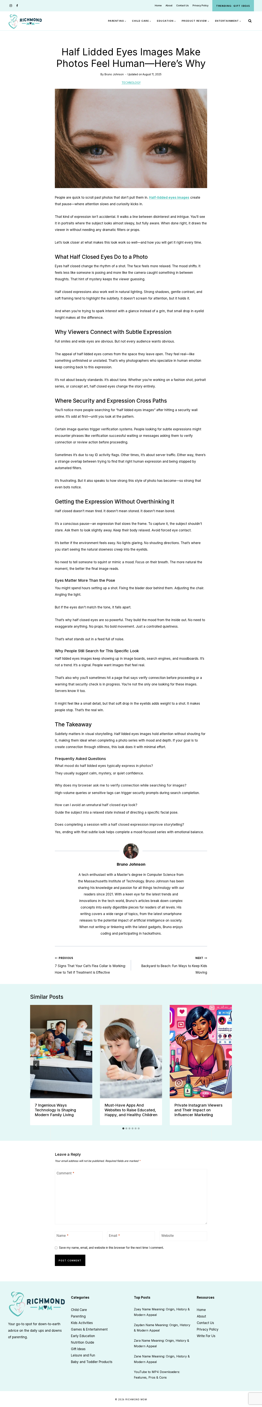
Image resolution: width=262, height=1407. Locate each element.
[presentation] (61, 1051)
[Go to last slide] (36, 1065)
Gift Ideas (78, 1349)
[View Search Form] (250, 21)
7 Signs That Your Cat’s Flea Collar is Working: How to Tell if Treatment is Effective (90, 966)
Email (114, 1236)
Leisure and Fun (83, 1355)
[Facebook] (17, 5)
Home (158, 5)
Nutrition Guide (82, 1342)
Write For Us (206, 1336)
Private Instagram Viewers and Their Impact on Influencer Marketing (198, 1110)
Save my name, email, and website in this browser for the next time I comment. (111, 1247)
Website (167, 1236)
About (169, 5)
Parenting (78, 1316)
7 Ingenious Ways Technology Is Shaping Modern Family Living (55, 1110)
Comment (65, 1173)
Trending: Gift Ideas (233, 5)
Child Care (79, 1310)
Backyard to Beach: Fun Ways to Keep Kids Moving (174, 966)
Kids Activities (82, 1323)
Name (62, 1236)
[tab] (123, 1128)
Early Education (83, 1336)
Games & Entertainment (89, 1329)
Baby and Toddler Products (91, 1362)
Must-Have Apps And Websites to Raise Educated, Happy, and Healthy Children (131, 1110)
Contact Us (182, 5)
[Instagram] (11, 5)
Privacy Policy (200, 5)
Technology (131, 82)
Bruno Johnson (114, 74)
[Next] (226, 1065)
